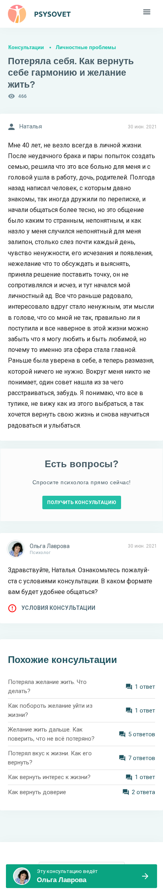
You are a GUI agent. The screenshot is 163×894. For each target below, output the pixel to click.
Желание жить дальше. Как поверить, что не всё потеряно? (51, 734)
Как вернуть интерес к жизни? (49, 777)
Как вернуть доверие (37, 792)
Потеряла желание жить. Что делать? (47, 686)
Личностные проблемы (86, 47)
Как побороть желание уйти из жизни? (50, 710)
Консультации (26, 47)
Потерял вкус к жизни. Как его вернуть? (50, 758)
